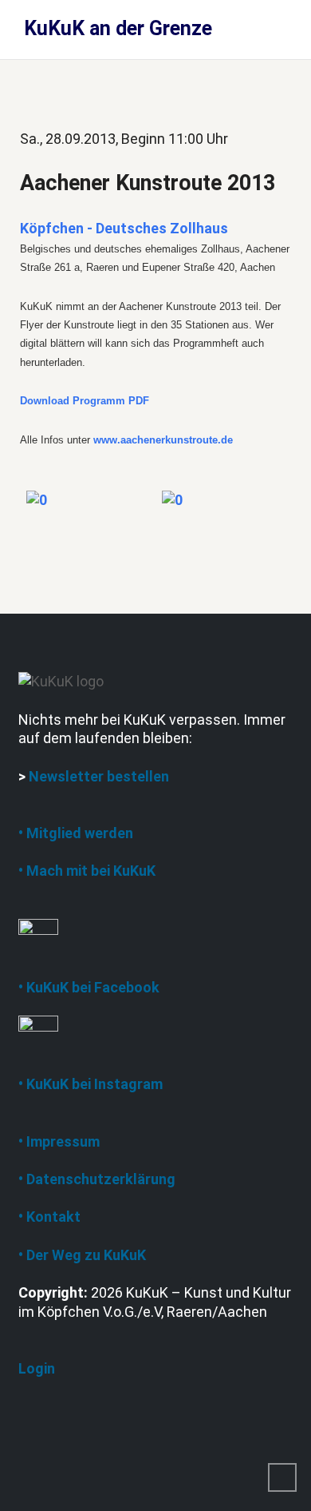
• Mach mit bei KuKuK (87, 870)
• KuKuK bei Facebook (88, 987)
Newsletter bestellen (99, 776)
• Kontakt (49, 1216)
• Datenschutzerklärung (96, 1179)
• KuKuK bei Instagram (90, 1084)
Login (36, 1368)
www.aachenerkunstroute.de (163, 440)
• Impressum (59, 1141)
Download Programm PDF (84, 401)
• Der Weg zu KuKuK (82, 1255)
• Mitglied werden (75, 833)
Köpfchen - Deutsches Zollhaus (124, 228)
